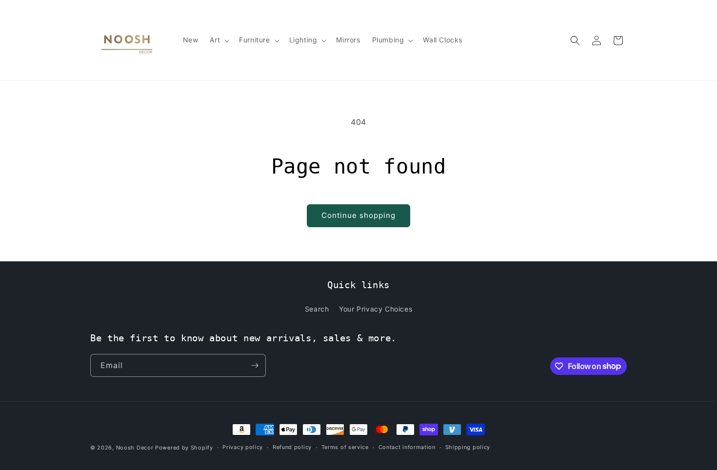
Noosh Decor (135, 447)
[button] (218, 40)
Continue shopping (358, 215)
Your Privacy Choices (375, 309)
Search (317, 309)
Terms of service (345, 447)
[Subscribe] (254, 365)
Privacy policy (242, 447)
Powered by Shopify (184, 447)
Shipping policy (468, 447)
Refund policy (292, 447)
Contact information (407, 447)
